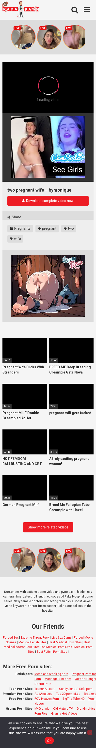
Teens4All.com (44, 689)
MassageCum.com (58, 679)
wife (17, 239)
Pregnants (22, 228)
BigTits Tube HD (74, 698)
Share (16, 217)
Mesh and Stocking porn (51, 674)
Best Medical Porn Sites (65, 642)
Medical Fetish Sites (32, 642)
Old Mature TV (63, 708)
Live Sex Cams (61, 637)
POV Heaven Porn (46, 698)
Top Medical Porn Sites (56, 647)
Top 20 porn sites (68, 694)
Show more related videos (48, 527)
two (70, 228)
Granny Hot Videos (64, 713)
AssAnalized (43, 694)
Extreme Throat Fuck (35, 637)
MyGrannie (41, 708)
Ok (49, 741)
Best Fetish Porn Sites (52, 651)
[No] (89, 732)
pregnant (48, 228)
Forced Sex (10, 637)
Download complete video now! (49, 201)
